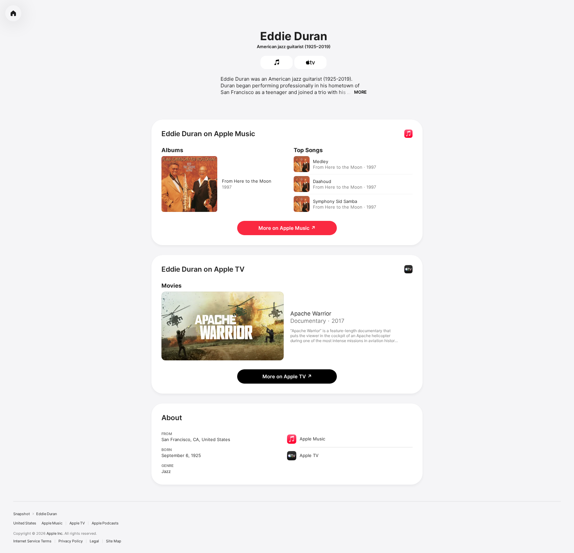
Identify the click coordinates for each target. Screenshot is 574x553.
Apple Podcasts (105, 523)
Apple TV (77, 523)
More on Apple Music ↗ (287, 228)
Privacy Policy (70, 541)
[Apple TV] (310, 62)
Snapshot (21, 513)
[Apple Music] (276, 62)
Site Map (113, 541)
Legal (94, 541)
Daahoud (322, 181)
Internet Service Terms (32, 541)
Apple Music (52, 523)
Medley (320, 161)
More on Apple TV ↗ (287, 376)
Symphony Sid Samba (335, 201)
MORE (360, 92)
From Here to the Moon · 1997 (344, 167)
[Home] (13, 13)
